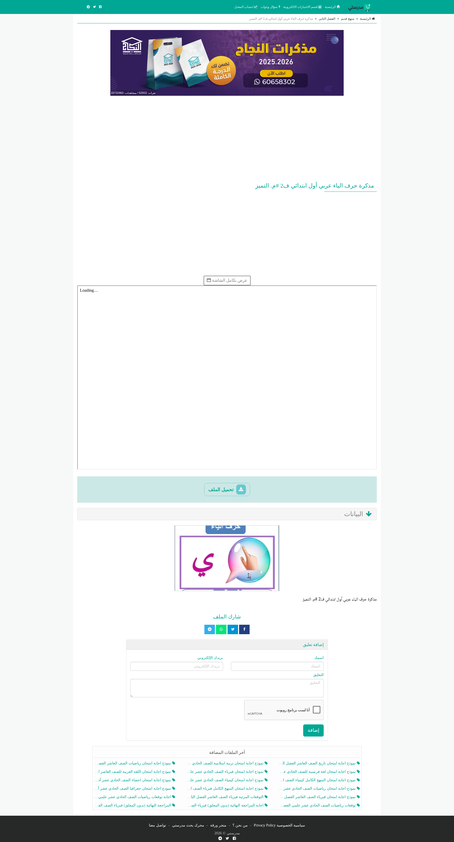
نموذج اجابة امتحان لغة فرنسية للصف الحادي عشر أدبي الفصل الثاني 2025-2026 (318, 772)
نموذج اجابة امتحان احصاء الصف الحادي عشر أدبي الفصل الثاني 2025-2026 (133, 780)
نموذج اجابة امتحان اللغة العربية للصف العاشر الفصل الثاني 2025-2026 (133, 772)
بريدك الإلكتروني (210, 658)
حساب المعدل (244, 7)
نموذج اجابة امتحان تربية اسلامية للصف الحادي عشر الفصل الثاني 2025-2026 (225, 763)
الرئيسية (331, 7)
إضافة (313, 730)
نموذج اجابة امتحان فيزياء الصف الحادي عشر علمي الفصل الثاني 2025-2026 (225, 772)
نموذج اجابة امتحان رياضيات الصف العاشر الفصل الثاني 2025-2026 (133, 763)
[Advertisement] (227, 138)
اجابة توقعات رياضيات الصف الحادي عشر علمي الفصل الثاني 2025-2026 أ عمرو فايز (133, 797)
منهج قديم (347, 19)
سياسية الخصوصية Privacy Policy (279, 825)
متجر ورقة (218, 825)
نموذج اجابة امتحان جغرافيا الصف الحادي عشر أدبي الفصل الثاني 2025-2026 (133, 788)
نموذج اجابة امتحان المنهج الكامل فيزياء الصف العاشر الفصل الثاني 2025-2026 (225, 788)
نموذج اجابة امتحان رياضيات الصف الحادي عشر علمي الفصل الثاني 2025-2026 (318, 788)
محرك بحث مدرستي (188, 825)
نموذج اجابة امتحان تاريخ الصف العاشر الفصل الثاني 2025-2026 (318, 763)
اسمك (319, 658)
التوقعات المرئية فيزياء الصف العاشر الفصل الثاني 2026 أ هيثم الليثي (225, 797)
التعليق (318, 675)
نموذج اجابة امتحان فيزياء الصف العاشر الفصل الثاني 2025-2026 (318, 797)
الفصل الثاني (327, 19)
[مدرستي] (361, 6)
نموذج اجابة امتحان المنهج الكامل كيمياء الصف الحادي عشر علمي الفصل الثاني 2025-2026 (318, 780)
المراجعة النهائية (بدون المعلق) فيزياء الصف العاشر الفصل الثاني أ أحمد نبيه (133, 805)
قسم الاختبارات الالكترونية (300, 7)
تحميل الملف (221, 489)
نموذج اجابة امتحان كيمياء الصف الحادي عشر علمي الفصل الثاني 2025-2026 (225, 780)
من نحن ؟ (240, 825)
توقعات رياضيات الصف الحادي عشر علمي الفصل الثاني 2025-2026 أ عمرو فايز (318, 805)
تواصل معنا (157, 825)
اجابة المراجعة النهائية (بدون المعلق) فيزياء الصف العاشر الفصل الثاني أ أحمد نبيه (225, 805)
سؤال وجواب (269, 7)
